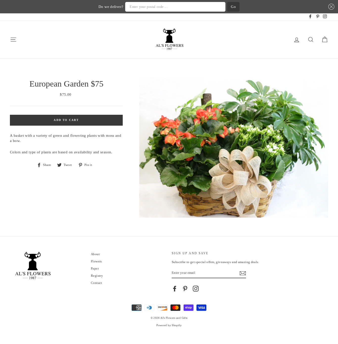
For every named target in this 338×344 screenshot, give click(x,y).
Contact (96, 283)
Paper (95, 268)
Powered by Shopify (169, 325)
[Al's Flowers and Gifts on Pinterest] (185, 289)
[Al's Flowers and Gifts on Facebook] (175, 289)
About (95, 254)
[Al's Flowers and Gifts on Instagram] (196, 289)
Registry (97, 275)
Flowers (96, 261)
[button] (331, 7)
